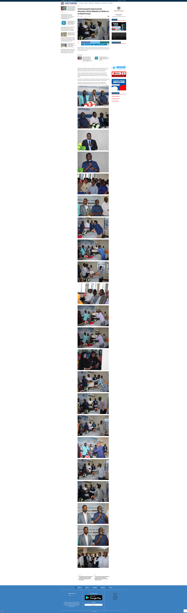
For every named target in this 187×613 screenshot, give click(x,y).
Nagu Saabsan (120, 0)
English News (91, 3)
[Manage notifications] (2, 611)
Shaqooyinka (103, 3)
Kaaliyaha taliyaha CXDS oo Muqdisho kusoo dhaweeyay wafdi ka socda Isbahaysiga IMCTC (71, 45)
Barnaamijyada (97, 3)
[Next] (94, 65)
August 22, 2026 (63, 12)
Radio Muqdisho (94, 611)
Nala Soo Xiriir (124, 0)
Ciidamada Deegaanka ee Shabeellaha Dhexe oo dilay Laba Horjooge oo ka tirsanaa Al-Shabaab (104, 58)
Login (122, 3)
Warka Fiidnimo (115, 101)
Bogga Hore (81, 3)
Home (78, 6)
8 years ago (85, 16)
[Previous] (92, 65)
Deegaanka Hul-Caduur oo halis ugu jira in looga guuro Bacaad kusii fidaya (71, 33)
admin (81, 16)
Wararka (86, 3)
